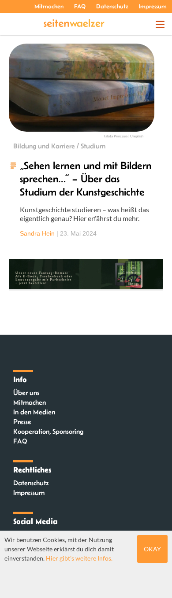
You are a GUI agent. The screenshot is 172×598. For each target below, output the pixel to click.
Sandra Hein (37, 233)
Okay (152, 549)
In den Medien (34, 412)
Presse (22, 421)
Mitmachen (49, 6)
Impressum (153, 6)
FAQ (80, 6)
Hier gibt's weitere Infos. (79, 558)
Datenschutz (112, 6)
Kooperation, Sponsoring (48, 431)
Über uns (26, 392)
